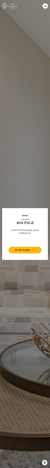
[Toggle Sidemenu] (45, 6)
